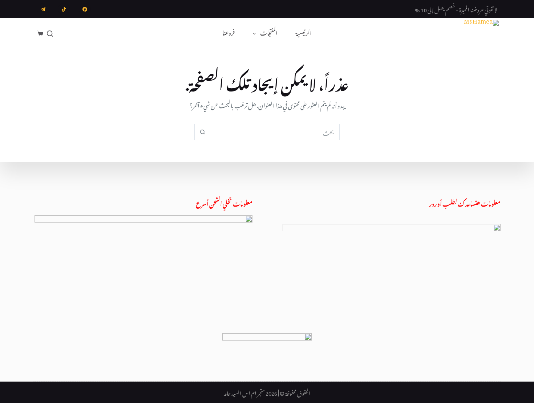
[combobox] (274, 132)
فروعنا (228, 33)
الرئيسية (304, 33)
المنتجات (269, 33)
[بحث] (50, 33)
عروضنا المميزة (471, 9)
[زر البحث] (202, 132)
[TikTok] (64, 9)
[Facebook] (85, 9)
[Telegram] (43, 9)
